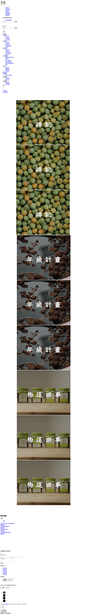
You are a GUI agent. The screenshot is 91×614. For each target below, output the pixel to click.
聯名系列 (7, 54)
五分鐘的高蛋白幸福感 (5, 532)
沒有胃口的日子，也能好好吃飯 (7, 523)
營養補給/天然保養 (9, 57)
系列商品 (5, 48)
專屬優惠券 (7, 13)
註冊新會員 (7, 9)
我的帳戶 (7, 10)
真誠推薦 (7, 70)
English (6, 46)
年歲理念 (7, 44)
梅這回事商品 (8, 52)
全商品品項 (5, 55)
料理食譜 (5, 72)
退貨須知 (5, 571)
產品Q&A (7, 79)
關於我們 (5, 568)
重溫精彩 (7, 67)
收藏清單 (7, 15)
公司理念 (7, 36)
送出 (2, 563)
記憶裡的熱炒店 (3, 529)
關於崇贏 (5, 35)
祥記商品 (7, 49)
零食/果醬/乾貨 (8, 61)
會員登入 (7, 7)
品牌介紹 (5, 41)
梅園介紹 (7, 38)
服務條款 (5, 574)
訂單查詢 (7, 12)
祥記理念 (7, 42)
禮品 (6, 64)
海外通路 (7, 84)
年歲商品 (7, 51)
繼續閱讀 (2, 524)
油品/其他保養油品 (9, 63)
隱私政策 (5, 572)
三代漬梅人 (7, 39)
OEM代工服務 (8, 75)
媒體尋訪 (7, 69)
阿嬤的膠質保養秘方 (4, 526)
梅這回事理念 (8, 45)
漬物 (6, 58)
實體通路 (7, 82)
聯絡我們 (5, 73)
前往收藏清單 (8, 20)
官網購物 (7, 78)
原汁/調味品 (8, 60)
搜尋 (16, 21)
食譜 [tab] (4, 521)
